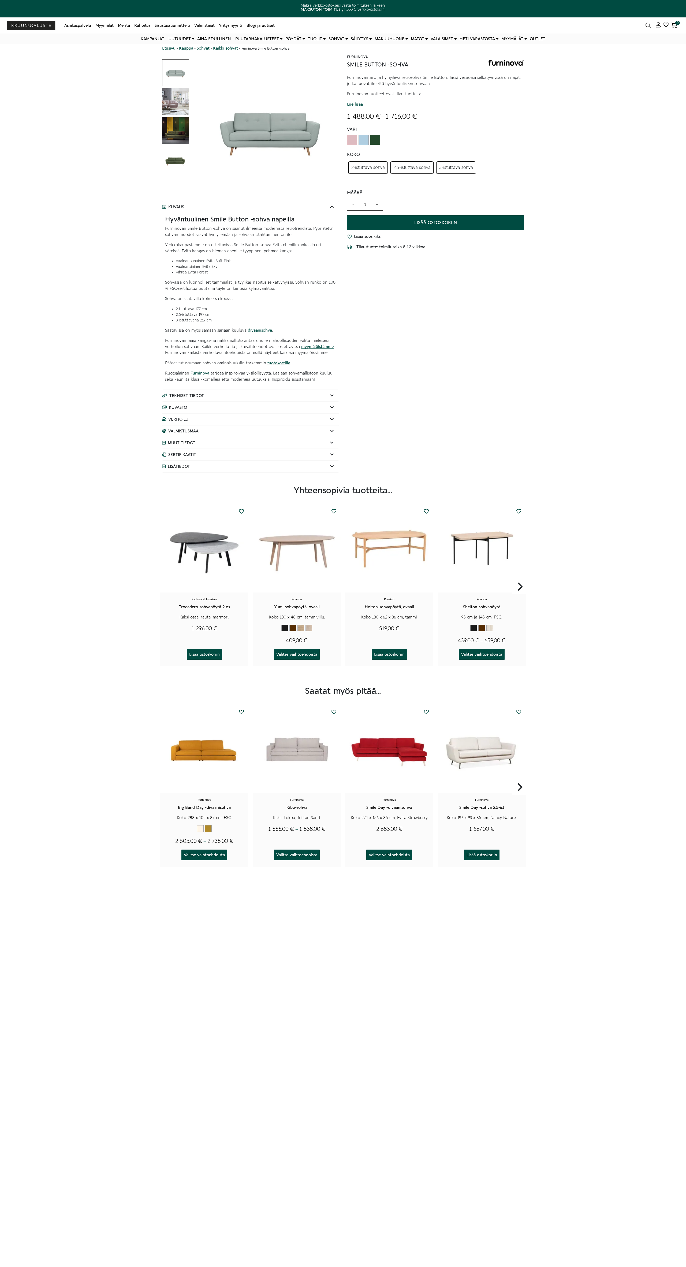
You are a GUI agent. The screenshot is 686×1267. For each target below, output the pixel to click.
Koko (353, 154)
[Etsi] (648, 25)
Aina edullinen (214, 38)
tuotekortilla (278, 363)
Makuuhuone (389, 38)
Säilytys (359, 38)
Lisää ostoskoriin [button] (204, 654)
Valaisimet (442, 38)
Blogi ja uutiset (261, 25)
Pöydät (293, 38)
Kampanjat (152, 38)
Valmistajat (204, 25)
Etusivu (169, 48)
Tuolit (315, 38)
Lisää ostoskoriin (435, 222)
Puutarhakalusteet (257, 38)
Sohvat (336, 38)
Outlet (537, 38)
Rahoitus (142, 25)
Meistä (124, 25)
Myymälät (104, 25)
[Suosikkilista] (666, 25)
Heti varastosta (477, 38)
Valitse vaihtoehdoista (296, 654)
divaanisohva (260, 330)
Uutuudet (180, 38)
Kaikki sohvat (225, 48)
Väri (352, 129)
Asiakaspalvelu (77, 25)
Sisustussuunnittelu (172, 25)
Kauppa (186, 48)
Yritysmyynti (230, 25)
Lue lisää (355, 104)
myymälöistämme (317, 346)
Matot (417, 38)
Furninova (200, 373)
